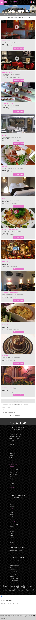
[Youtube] (25, 423)
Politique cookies (13, 578)
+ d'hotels (11, 489)
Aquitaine (11, 478)
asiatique (11, 514)
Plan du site (12, 569)
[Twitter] (13, 423)
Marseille (11, 444)
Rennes (11, 449)
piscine (11, 533)
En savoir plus (4, 618)
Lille (10, 447)
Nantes (11, 451)
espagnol (11, 512)
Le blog (11, 567)
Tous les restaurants (14, 432)
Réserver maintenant (18, 48)
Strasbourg (12, 453)
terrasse (11, 506)
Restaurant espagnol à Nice (8, 412)
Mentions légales (13, 572)
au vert (11, 540)
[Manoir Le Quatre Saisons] (18, 218)
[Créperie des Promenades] (18, 281)
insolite (11, 504)
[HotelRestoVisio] (11, 2)
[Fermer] (34, 616)
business (11, 531)
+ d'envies (11, 508)
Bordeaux (11, 440)
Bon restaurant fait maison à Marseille (11, 415)
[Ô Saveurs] (18, 344)
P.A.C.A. (11, 485)
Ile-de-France (12, 476)
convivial (11, 542)
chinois (11, 517)
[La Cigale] (18, 123)
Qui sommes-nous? (14, 561)
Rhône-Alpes (12, 481)
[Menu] (2, 2)
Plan (30, 15)
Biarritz (11, 455)
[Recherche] (34, 2)
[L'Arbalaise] (18, 312)
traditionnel (12, 537)
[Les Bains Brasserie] (18, 375)
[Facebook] (10, 423)
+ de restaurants (13, 464)
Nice (10, 460)
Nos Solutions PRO (14, 563)
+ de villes (11, 462)
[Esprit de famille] (18, 155)
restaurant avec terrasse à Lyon (9, 410)
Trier (17, 15)
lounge (11, 535)
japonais (11, 519)
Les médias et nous (14, 565)
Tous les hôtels (13, 472)
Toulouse (11, 458)
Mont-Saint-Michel (13, 474)
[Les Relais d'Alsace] (18, 60)
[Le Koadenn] (18, 249)
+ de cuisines (12, 521)
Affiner (6, 15)
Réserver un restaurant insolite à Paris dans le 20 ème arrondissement (15, 406)
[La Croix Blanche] (18, 92)
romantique (12, 499)
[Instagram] (20, 423)
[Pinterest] (17, 423)
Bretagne (11, 483)
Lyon (10, 442)
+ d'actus (11, 466)
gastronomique (13, 502)
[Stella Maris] (18, 29)
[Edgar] (18, 186)
